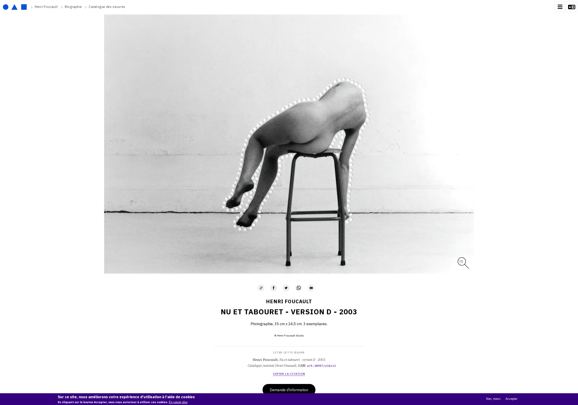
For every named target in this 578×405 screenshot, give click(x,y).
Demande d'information (289, 390)
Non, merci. (493, 398)
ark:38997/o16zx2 (321, 365)
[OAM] (15, 6)
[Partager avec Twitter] (286, 287)
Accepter (511, 398)
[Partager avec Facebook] (273, 287)
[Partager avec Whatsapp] (298, 287)
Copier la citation (289, 373)
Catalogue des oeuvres (107, 7)
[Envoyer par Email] (311, 287)
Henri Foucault (46, 7)
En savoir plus (178, 402)
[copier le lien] (261, 287)
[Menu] (560, 6)
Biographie (73, 7)
